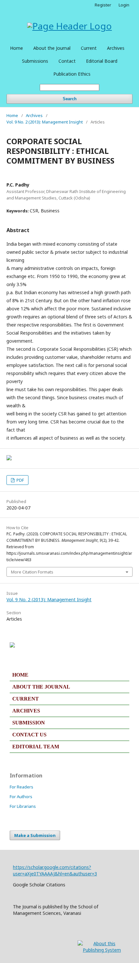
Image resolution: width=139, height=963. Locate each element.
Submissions (35, 61)
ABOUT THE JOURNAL (41, 687)
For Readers (21, 787)
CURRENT (25, 698)
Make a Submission (35, 835)
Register (103, 5)
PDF (20, 480)
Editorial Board (101, 61)
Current (89, 48)
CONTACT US (29, 734)
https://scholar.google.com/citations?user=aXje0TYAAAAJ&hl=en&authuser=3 (55, 870)
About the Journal (51, 48)
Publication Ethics (72, 74)
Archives (115, 48)
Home (16, 48)
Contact (67, 61)
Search (70, 98)
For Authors (21, 796)
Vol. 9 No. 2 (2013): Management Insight (44, 122)
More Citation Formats (32, 572)
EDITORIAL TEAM (35, 746)
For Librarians (23, 806)
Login (124, 5)
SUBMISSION (28, 722)
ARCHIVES (26, 710)
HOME (20, 675)
